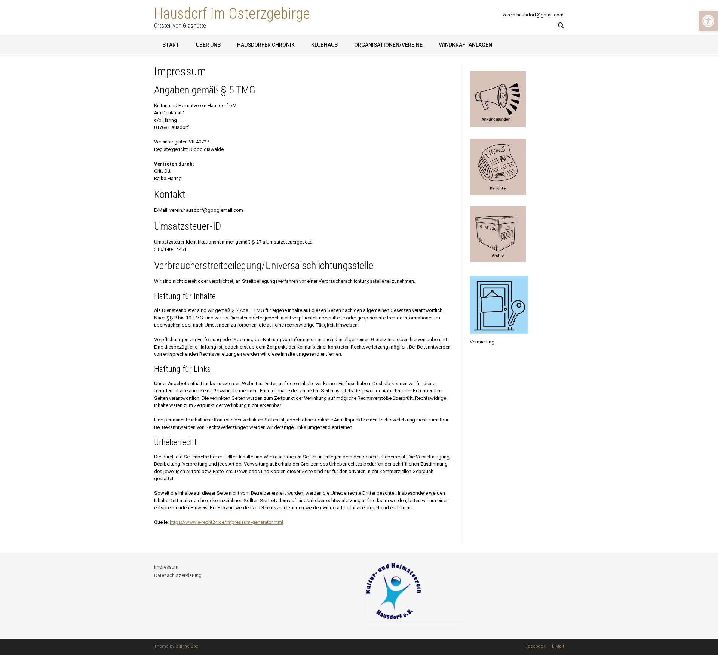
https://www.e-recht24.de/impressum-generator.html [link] (226, 522)
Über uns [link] (208, 45)
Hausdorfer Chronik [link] (266, 45)
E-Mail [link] (558, 646)
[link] (708, 21)
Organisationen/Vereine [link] (388, 45)
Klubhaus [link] (324, 45)
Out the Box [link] (186, 646)
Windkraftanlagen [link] (465, 45)
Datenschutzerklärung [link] (178, 575)
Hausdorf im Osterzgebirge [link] (232, 13)
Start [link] (171, 45)
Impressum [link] (166, 567)
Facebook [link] (535, 646)
